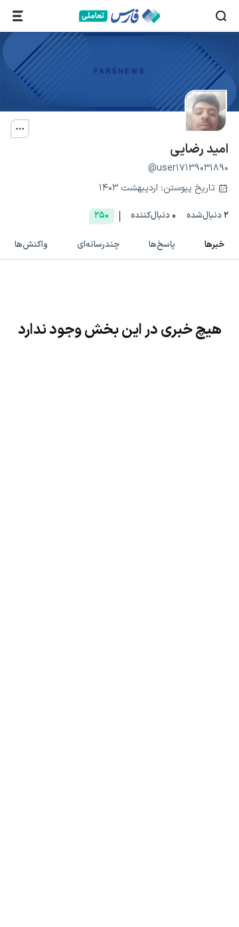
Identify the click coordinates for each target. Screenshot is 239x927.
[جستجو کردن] (221, 16)
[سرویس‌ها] (18, 16)
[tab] (214, 245)
